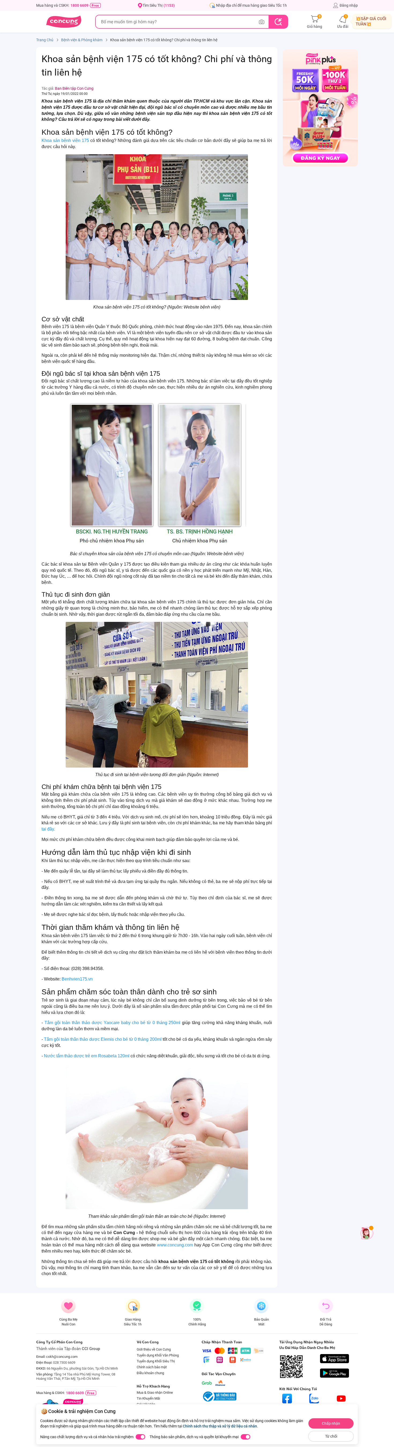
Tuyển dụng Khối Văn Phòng (158, 1355)
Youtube (341, 1408)
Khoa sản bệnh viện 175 (65, 140)
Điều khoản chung (150, 1373)
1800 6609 (79, 5)
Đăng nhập (349, 5)
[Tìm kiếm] (278, 21)
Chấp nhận (331, 1423)
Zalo (314, 1408)
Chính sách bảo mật (152, 1367)
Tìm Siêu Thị (159, 5)
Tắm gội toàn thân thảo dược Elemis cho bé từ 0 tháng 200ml (103, 1039)
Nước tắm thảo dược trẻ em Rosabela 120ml (87, 1056)
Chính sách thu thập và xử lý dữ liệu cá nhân (220, 1426)
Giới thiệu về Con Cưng (154, 1349)
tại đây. (48, 829)
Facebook (287, 1408)
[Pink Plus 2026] (320, 108)
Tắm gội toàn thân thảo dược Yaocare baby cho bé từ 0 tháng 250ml (113, 1022)
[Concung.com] (63, 21)
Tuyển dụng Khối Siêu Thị (156, 1361)
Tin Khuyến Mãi (148, 1398)
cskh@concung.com (61, 1357)
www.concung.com (175, 1245)
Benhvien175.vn (78, 979)
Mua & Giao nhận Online (155, 1392)
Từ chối (331, 1436)
